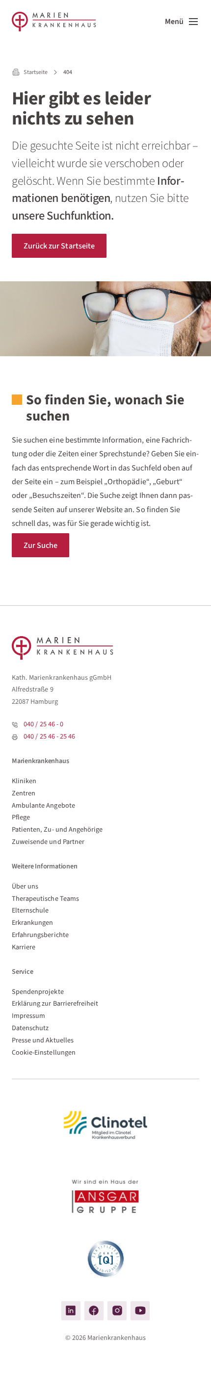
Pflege (21, 817)
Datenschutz (30, 1028)
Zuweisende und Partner (48, 842)
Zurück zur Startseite (59, 245)
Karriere (23, 947)
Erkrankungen (32, 922)
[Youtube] (140, 1310)
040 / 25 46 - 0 (43, 724)
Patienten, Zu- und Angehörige (57, 829)
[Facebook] (94, 1310)
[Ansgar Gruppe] (105, 1198)
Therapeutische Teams (45, 898)
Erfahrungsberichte (40, 935)
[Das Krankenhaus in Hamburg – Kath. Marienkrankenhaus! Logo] (54, 21)
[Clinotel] (105, 1125)
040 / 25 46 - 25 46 (49, 736)
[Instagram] (117, 1310)
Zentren (23, 793)
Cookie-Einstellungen (44, 1052)
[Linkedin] (70, 1310)
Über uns (25, 886)
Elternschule (30, 910)
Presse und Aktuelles (43, 1040)
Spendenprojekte (38, 992)
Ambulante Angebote (43, 805)
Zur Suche (40, 545)
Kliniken (24, 781)
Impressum (28, 1016)
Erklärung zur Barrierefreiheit (55, 1003)
